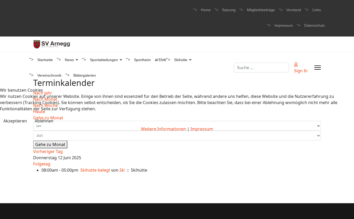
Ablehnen (44, 121)
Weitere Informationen (163, 129)
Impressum (201, 129)
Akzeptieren (15, 121)
